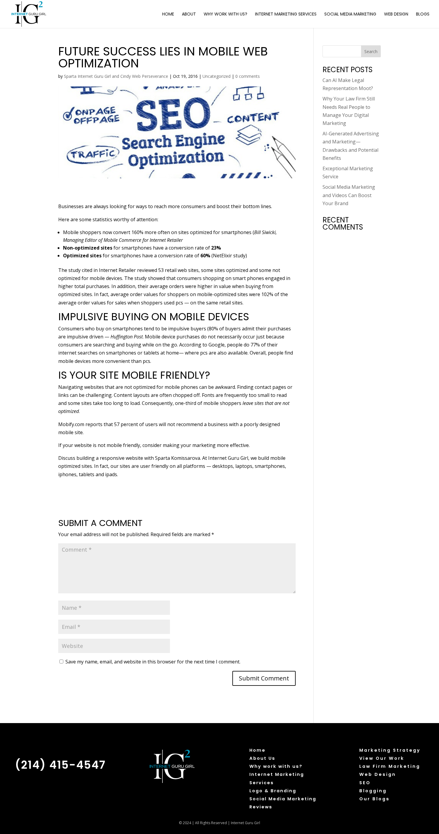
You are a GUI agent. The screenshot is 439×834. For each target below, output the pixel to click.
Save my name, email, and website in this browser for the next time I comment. (152, 661)
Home (168, 14)
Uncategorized (216, 76)
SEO (365, 783)
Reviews (260, 807)
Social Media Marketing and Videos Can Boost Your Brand (349, 195)
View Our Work (381, 758)
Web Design (396, 14)
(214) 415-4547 (60, 765)
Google (216, 344)
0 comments (247, 76)
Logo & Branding (272, 791)
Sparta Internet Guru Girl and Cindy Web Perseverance (116, 76)
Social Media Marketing (350, 14)
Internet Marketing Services (286, 14)
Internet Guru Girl (228, 458)
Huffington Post (126, 336)
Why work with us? (276, 766)
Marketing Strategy (389, 750)
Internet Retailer (166, 240)
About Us (262, 758)
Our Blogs (374, 799)
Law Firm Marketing (389, 766)
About (189, 14)
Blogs (422, 14)
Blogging (373, 791)
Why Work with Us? (225, 14)
